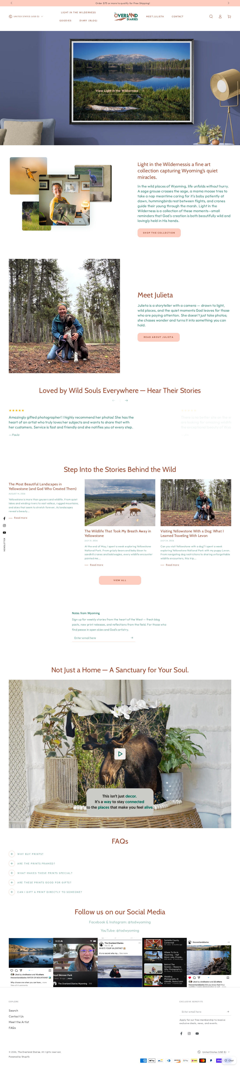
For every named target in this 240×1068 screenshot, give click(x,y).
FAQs (12, 1027)
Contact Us (16, 1016)
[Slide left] (12, 3)
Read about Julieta (159, 337)
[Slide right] (228, 3)
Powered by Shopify (19, 1056)
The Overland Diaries (29, 1052)
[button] (211, 16)
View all (120, 580)
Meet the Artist (19, 1022)
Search (13, 1010)
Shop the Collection (159, 232)
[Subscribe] (133, 638)
